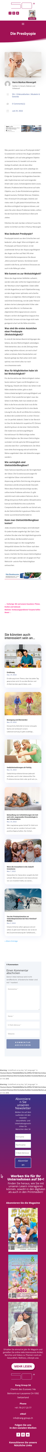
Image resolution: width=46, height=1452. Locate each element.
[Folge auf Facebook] (10, 13)
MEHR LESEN (23, 1366)
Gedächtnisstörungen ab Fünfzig (19, 767)
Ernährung (11, 672)
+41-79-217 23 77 (23, 1407)
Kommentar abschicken (23, 1043)
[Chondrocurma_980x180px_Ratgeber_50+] (23, 578)
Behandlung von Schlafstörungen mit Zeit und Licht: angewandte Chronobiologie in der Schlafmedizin (22, 817)
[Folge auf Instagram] (13, 13)
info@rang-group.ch (23, 1418)
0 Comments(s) (18, 104)
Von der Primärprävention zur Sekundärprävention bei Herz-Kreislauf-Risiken (22, 919)
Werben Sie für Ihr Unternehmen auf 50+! (25, 1177)
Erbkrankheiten (23, 94)
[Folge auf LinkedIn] (17, 13)
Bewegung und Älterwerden (17, 720)
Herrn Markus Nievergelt (24, 82)
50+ (13, 94)
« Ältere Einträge (11, 941)
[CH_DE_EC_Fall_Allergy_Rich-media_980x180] (23, 131)
